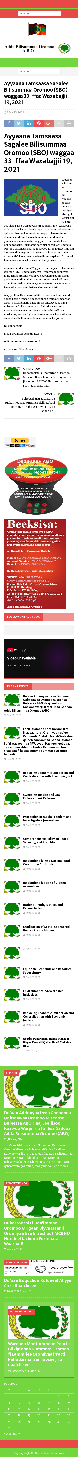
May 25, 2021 (15, 112)
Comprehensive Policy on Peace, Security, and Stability (46, 840)
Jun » (16, 1433)
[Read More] (59, 1166)
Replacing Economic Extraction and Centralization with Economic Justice (48, 1016)
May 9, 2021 (14, 1249)
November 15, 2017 (19, 1291)
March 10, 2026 (34, 1050)
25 (19, 1422)
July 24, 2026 (14, 715)
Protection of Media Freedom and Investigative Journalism (47, 818)
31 (9, 1428)
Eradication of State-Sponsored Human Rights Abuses (46, 928)
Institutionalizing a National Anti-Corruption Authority (47, 862)
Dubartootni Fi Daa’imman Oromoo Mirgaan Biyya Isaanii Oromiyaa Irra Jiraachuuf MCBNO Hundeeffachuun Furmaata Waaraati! (37, 1233)
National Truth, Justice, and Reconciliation (43, 906)
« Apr (7, 1433)
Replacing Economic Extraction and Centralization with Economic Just (48, 774)
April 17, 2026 (33, 781)
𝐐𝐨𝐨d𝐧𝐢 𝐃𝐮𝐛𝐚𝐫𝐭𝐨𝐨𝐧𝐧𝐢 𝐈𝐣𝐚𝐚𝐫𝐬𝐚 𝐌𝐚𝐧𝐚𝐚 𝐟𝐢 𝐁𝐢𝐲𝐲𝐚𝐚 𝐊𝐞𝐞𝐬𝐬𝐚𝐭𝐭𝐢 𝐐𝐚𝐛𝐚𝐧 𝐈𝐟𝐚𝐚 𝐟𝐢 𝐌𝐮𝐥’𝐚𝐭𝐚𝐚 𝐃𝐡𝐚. (47, 1042)
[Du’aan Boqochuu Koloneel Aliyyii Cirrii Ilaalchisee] (39, 1268)
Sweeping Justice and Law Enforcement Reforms (41, 796)
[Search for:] (39, 13)
